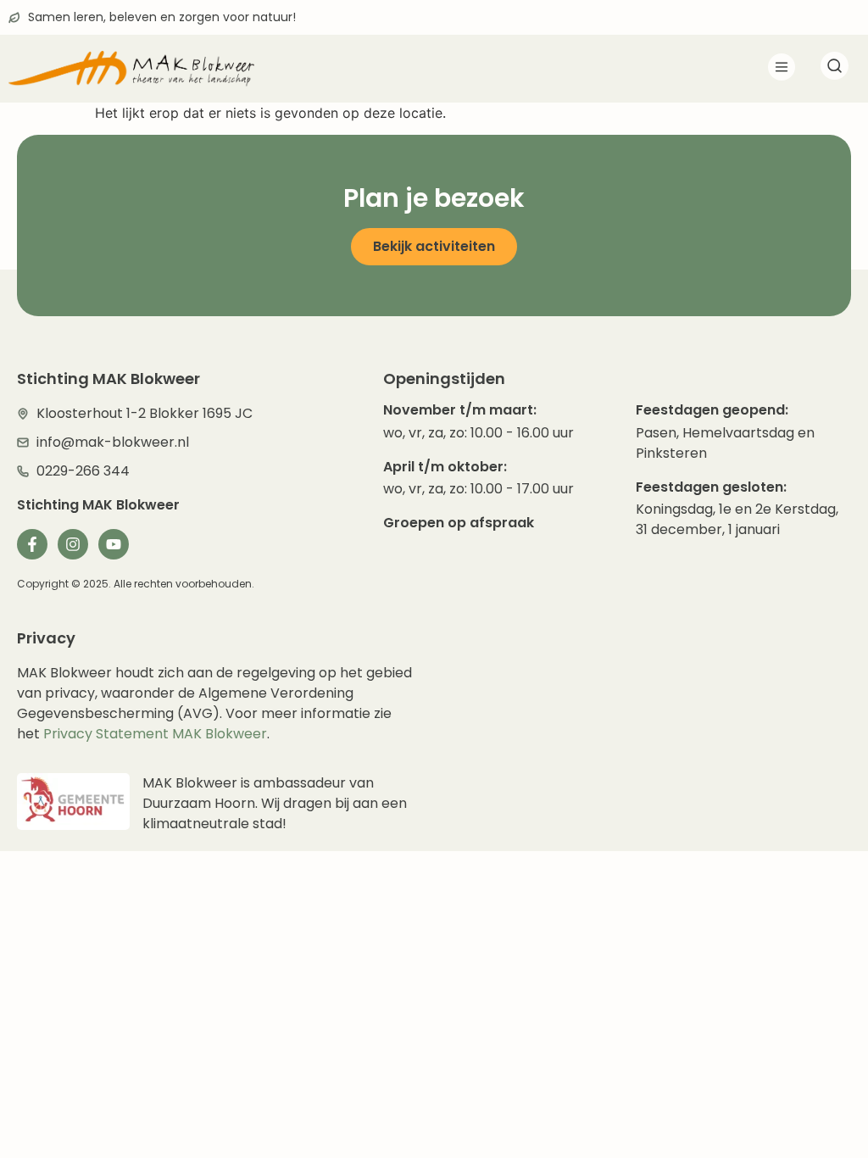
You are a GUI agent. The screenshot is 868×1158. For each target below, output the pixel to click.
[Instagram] (73, 544)
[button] (781, 69)
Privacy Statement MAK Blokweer (155, 733)
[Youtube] (113, 544)
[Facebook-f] (32, 544)
